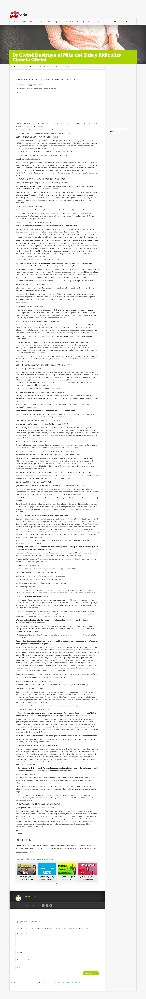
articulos (29, 67)
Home (16, 67)
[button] (56, 883)
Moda (49, 21)
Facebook (47, 905)
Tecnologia (81, 21)
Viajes (90, 21)
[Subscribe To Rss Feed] (127, 21)
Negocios (57, 21)
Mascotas (40, 21)
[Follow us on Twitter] (115, 21)
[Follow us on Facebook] (121, 21)
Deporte (23, 21)
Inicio (15, 21)
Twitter (50, 905)
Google (43, 905)
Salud (72, 21)
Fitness (31, 21)
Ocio (65, 21)
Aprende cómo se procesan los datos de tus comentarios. (63, 983)
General (98, 21)
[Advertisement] (57, 108)
